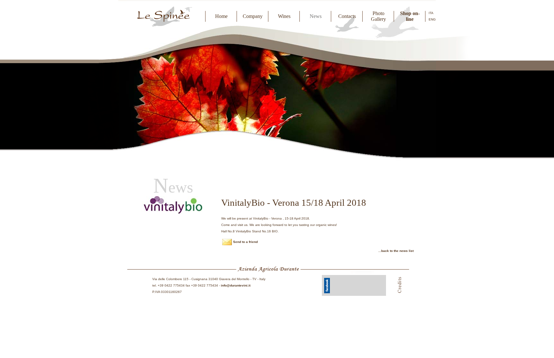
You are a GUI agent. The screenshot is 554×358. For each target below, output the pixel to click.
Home (221, 16)
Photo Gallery (378, 16)
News (316, 16)
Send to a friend (245, 242)
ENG (432, 19)
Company (253, 16)
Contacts (347, 16)
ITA (431, 13)
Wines (284, 16)
